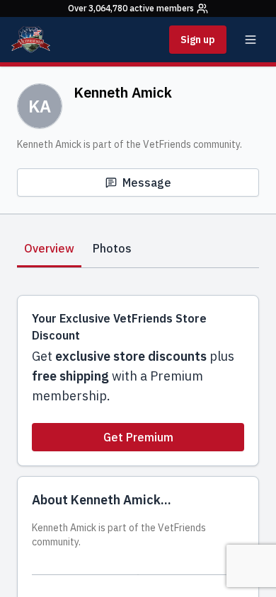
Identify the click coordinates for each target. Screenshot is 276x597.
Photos (112, 248)
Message (146, 182)
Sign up (197, 39)
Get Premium (138, 437)
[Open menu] (250, 39)
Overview (49, 248)
